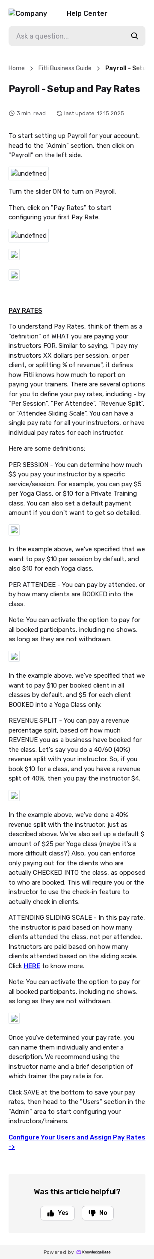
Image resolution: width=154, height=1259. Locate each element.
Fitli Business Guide (65, 68)
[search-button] (134, 36)
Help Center (87, 13)
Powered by (59, 1252)
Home (17, 68)
